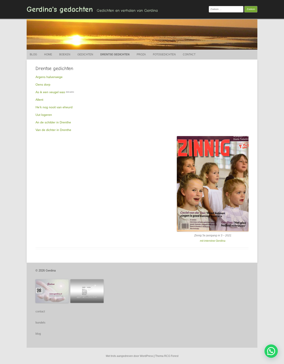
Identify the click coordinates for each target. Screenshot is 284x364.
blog (38, 333)
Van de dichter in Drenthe (53, 130)
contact (40, 311)
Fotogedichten (164, 54)
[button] (271, 351)
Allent (39, 99)
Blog (33, 54)
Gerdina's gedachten (60, 9)
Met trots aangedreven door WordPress (129, 356)
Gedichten (85, 54)
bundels (40, 322)
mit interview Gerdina (212, 240)
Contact (189, 54)
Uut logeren (44, 115)
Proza (141, 54)
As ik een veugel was (50, 92)
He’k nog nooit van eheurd (54, 107)
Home (48, 54)
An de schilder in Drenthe (53, 122)
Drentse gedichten (115, 54)
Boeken (64, 54)
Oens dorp (43, 84)
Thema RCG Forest (166, 356)
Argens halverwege (49, 77)
